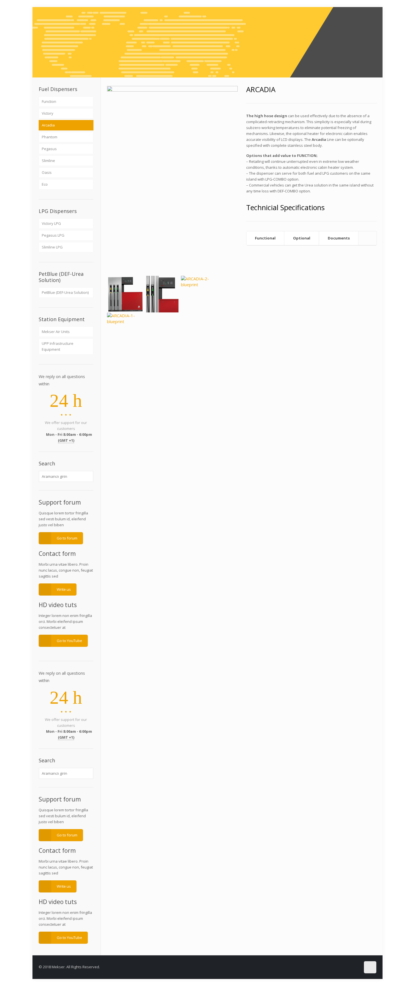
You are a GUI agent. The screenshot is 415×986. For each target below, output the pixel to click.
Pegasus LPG (53, 235)
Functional (265, 238)
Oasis (47, 172)
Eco (45, 184)
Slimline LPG (52, 247)
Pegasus (49, 148)
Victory (47, 113)
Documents (339, 238)
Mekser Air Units (56, 331)
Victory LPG (51, 223)
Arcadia (48, 125)
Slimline (48, 160)
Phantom (49, 136)
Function (49, 101)
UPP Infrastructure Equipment (57, 346)
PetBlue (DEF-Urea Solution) (65, 292)
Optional (301, 238)
